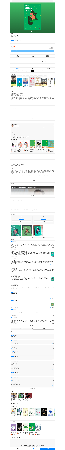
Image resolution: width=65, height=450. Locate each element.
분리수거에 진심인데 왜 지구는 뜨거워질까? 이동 (25, 429)
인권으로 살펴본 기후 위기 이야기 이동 (38, 413)
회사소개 (35, 445)
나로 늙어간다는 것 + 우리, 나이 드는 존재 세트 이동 (14, 147)
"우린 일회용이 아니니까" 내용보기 (32, 270)
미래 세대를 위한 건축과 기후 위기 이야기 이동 (19, 413)
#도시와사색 (27, 76)
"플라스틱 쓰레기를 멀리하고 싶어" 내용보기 (32, 278)
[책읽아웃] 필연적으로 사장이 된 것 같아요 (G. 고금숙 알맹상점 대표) (21, 136)
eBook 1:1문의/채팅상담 (40, 442)
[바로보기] (16, 230)
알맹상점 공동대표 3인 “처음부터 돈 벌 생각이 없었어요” (19, 137)
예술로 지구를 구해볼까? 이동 (13, 429)
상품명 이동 (13, 83)
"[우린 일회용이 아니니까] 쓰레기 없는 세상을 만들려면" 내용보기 (32, 253)
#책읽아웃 (31, 76)
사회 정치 (15, 158)
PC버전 (33, 445)
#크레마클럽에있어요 (13, 76)
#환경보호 (24, 76)
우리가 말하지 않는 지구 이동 (13, 413)
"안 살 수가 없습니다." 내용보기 (32, 321)
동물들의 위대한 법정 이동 (32, 413)
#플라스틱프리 (35, 76)
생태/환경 (18, 158)
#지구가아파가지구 (40, 76)
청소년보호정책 (29, 445)
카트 (54, 1)
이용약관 (22, 445)
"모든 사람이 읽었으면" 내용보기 (32, 295)
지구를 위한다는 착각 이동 (50, 414)
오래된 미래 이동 (25, 413)
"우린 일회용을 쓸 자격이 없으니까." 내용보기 (32, 312)
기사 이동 (14, 397)
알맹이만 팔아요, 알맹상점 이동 (45, 146)
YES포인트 (12, 47)
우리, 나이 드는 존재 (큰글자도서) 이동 (20, 146)
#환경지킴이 (45, 76)
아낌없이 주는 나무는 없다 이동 (38, 429)
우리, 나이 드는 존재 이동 (26, 146)
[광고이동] (52, 1)
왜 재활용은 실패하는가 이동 (32, 429)
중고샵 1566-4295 (34, 442)
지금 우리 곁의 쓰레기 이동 (38, 146)
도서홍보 (42, 445)
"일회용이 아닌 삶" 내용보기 (32, 262)
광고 (43, 445)
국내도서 (12, 158)
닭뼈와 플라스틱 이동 (44, 413)
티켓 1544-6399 (29, 442)
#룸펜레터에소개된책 (19, 76)
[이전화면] (11, 1)
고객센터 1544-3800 (23, 442)
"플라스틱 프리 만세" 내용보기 (32, 245)
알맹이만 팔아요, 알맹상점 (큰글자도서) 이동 (32, 146)
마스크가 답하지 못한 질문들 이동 (51, 146)
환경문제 (21, 158)
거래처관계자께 (38, 445)
